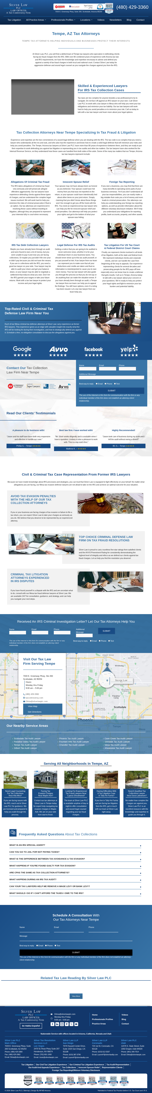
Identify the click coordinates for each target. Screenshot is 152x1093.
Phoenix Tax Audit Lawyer (71, 738)
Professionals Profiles (62, 20)
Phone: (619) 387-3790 (72, 1055)
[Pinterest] (67, 1024)
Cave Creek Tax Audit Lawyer (119, 738)
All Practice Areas (35, 20)
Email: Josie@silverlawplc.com (46, 1057)
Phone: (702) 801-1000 (43, 1054)
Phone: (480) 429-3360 (13, 1052)
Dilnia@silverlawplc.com (64, 1014)
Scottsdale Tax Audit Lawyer (27, 738)
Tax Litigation (14, 20)
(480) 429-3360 (132, 7)
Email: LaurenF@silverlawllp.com (76, 1057)
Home (94, 1015)
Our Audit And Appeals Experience (44, 1067)
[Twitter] (71, 1024)
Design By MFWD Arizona (40, 1090)
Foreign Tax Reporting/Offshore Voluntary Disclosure (76, 1070)
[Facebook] (52, 1024)
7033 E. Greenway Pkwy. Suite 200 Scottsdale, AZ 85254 (18, 1047)
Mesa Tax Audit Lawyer (116, 745)
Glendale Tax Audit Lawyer (117, 742)
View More (76, 996)
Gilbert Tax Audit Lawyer (25, 748)
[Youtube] (76, 1024)
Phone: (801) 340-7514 (130, 1052)
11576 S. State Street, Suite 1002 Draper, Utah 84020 (132, 1047)
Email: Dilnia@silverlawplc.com (17, 1057)
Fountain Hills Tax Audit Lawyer (74, 742)
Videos (100, 20)
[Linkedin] (57, 1024)
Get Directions (34, 712)
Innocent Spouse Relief (89, 1067)
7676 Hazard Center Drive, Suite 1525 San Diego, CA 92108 (74, 1049)
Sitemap (27, 1090)
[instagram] (62, 1024)
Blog (129, 20)
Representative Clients (112, 1067)
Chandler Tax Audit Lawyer (72, 745)
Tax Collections (69, 1067)
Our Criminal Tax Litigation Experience (86, 1065)
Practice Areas (99, 1024)
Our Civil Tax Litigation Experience (51, 1065)
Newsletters (116, 20)
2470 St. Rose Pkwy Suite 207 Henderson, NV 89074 (46, 1050)
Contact (140, 20)
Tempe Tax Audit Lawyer (25, 745)
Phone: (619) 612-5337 (101, 1052)
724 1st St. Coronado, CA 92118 (102, 1047)
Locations (85, 20)
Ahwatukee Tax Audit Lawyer (118, 748)
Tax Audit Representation (118, 1065)
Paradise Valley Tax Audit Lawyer (29, 742)
